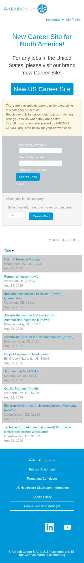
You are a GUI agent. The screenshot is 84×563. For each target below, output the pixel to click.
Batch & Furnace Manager (23, 259)
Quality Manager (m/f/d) (21, 388)
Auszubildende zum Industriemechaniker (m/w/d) (38, 337)
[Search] (67, 8)
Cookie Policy (42, 497)
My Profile (73, 19)
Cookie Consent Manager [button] (42, 506)
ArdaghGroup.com (42, 460)
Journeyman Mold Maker (22, 371)
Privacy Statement (42, 469)
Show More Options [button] (33, 169)
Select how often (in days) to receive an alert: (40, 207)
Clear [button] (20, 184)
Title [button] (8, 250)
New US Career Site (42, 89)
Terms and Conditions (42, 478)
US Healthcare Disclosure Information (42, 487)
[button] (78, 8)
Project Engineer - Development (27, 354)
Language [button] (53, 19)
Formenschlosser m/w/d (21, 276)
